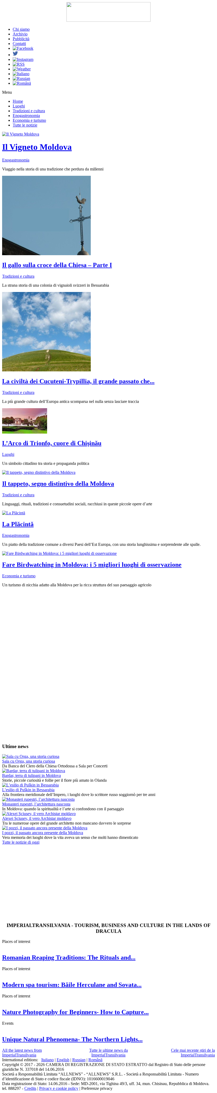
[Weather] (22, 69)
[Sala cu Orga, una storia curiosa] (30, 756)
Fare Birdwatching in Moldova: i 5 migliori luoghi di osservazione (92, 564)
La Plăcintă (18, 524)
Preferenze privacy (96, 1088)
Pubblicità (21, 39)
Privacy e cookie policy (58, 1088)
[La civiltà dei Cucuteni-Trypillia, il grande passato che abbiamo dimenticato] (46, 370)
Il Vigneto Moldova (37, 147)
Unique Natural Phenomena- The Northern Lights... (72, 1039)
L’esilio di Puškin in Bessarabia (28, 790)
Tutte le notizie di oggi (20, 842)
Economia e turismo (29, 120)
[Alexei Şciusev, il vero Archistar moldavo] (39, 813)
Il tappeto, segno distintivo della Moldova (58, 483)
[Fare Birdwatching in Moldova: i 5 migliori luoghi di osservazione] (59, 553)
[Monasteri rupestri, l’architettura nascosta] (38, 799)
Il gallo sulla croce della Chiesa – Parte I (57, 265)
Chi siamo (21, 29)
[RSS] (19, 64)
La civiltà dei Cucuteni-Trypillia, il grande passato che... (78, 381)
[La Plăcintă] (13, 513)
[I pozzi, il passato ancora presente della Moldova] (44, 828)
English (63, 1060)
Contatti (19, 43)
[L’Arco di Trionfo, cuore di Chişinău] (24, 432)
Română (95, 1060)
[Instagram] (23, 59)
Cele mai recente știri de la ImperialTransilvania (193, 1052)
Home (18, 101)
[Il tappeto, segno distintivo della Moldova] (38, 472)
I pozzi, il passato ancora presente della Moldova (42, 832)
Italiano (47, 1060)
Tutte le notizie (25, 125)
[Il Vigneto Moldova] (20, 134)
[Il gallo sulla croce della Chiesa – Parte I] (46, 253)
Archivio (20, 34)
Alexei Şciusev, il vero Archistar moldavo (36, 818)
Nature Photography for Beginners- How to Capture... (75, 1012)
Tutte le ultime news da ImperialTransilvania (108, 1052)
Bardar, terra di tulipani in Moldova (31, 775)
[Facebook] (23, 48)
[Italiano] (21, 73)
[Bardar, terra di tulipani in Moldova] (33, 770)
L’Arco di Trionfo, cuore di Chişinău (51, 443)
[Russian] (21, 78)
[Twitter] (15, 54)
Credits (30, 1088)
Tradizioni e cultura (29, 111)
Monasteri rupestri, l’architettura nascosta (36, 804)
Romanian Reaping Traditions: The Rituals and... (68, 957)
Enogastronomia (26, 115)
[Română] (22, 83)
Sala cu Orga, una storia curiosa (28, 761)
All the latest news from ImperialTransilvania (22, 1052)
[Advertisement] (108, 629)
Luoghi (19, 106)
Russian (78, 1060)
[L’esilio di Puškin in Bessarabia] (30, 785)
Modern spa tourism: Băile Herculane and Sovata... (72, 984)
